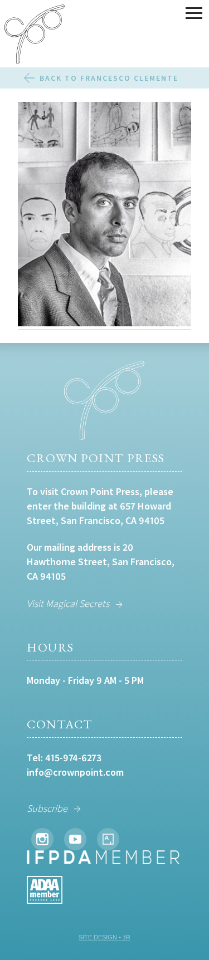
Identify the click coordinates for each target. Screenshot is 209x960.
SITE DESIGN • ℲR (104, 937)
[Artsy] (108, 839)
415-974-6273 (73, 757)
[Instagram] (42, 839)
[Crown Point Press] (34, 35)
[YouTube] (75, 839)
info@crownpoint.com (75, 772)
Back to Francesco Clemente (109, 78)
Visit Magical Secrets (68, 603)
